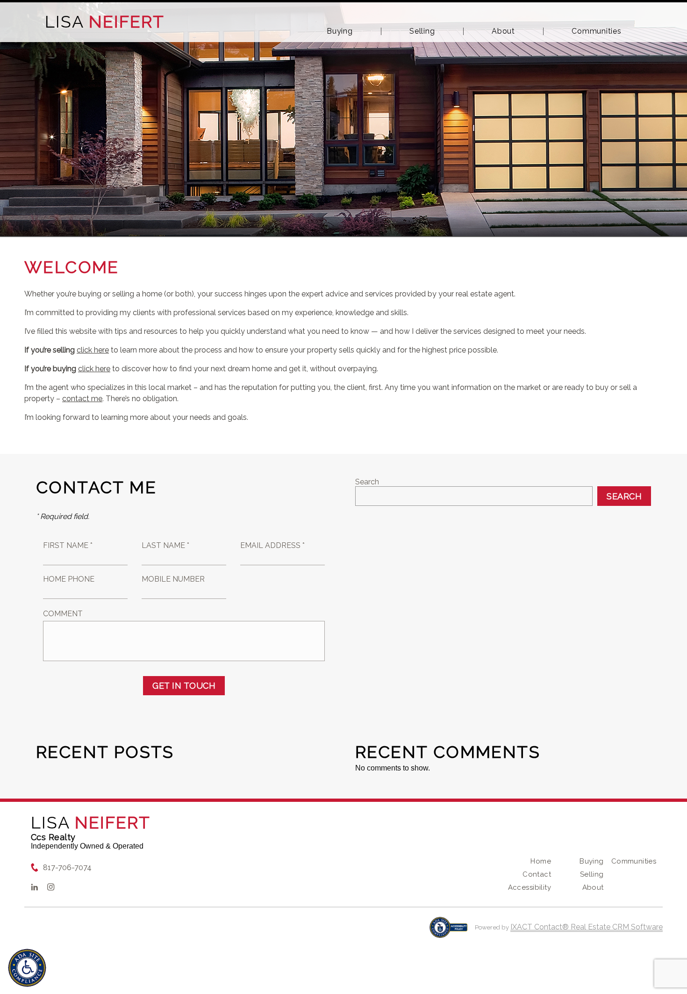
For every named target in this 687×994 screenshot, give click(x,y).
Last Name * (165, 545)
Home (540, 861)
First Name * (68, 545)
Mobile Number (173, 579)
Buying (340, 31)
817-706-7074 (67, 867)
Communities (596, 31)
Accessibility (529, 887)
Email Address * (272, 545)
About (503, 31)
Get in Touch (183, 686)
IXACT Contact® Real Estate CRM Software (586, 926)
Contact (536, 874)
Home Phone (68, 579)
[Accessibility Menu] (27, 968)
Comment (63, 613)
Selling (422, 31)
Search (367, 481)
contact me (82, 398)
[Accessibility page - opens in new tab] (448, 932)
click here (93, 350)
